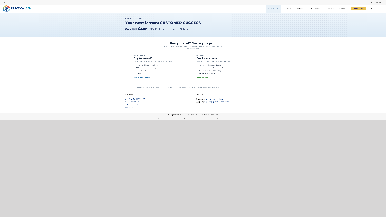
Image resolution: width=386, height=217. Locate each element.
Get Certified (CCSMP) (135, 99)
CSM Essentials (132, 102)
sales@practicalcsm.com (216, 99)
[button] (378, 9)
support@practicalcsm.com (216, 102)
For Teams (129, 107)
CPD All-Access (132, 104)
